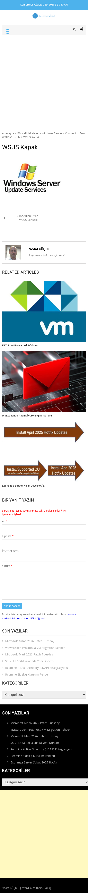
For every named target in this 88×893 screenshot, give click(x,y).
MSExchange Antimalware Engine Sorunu (27, 415)
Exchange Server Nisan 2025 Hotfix (23, 485)
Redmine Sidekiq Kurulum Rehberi (27, 674)
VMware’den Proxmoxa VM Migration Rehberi (35, 648)
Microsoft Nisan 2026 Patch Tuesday (29, 641)
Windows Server (52, 133)
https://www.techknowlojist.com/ (46, 255)
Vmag (48, 888)
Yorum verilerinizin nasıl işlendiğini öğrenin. (39, 616)
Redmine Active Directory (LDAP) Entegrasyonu (36, 668)
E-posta (8, 536)
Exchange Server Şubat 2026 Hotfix (33, 762)
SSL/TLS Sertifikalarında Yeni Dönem (29, 661)
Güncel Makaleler (28, 133)
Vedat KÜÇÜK (39, 249)
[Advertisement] (44, 81)
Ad (4, 521)
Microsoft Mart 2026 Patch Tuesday (29, 654)
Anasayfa (8, 133)
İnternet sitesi (10, 551)
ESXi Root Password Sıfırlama (20, 345)
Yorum (7, 566)
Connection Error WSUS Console (27, 218)
